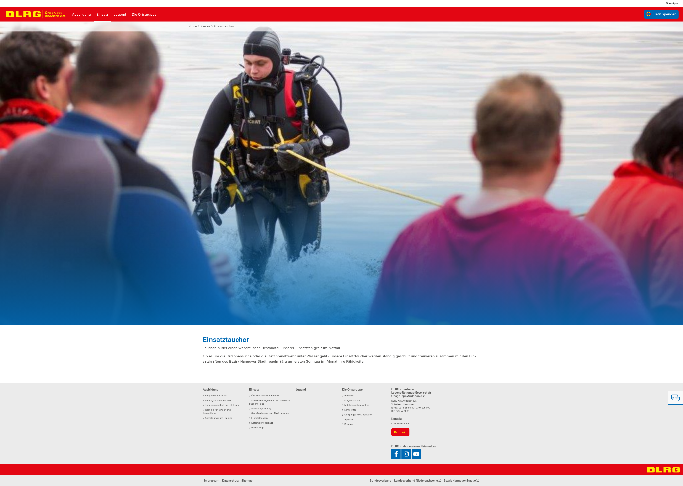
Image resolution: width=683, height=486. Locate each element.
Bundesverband (380, 480)
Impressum (211, 480)
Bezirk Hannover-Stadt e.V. (461, 480)
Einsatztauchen (224, 26)
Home (193, 26)
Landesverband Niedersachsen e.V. (417, 480)
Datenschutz (230, 480)
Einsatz (205, 26)
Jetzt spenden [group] (665, 14)
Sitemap (247, 480)
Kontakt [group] (400, 432)
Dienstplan (672, 3)
